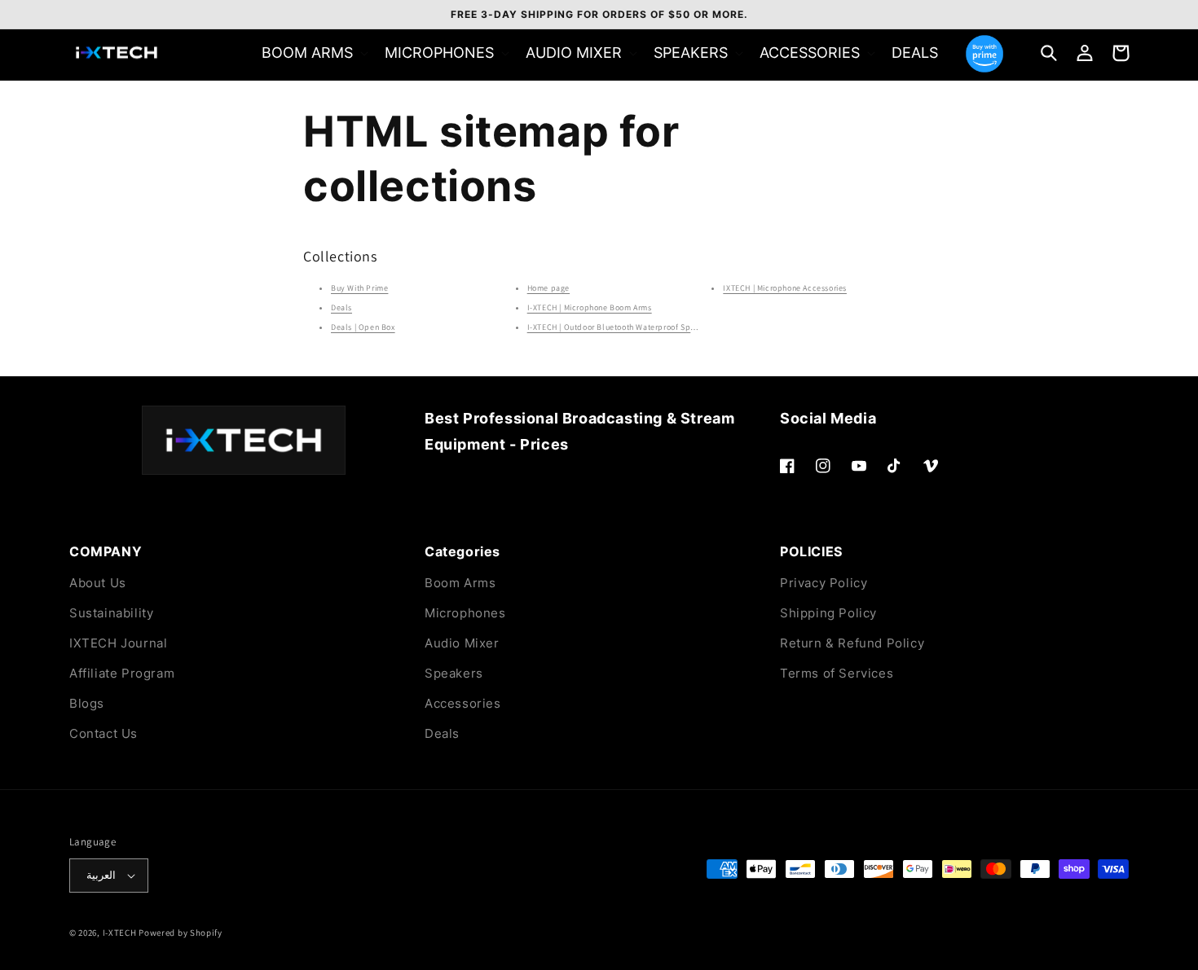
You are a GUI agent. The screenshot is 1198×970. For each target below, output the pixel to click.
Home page (548, 288)
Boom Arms (460, 582)
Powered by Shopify (180, 932)
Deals (341, 307)
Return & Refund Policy (852, 643)
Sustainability (111, 613)
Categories (462, 551)
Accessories (463, 703)
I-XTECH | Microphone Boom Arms (589, 307)
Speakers (454, 673)
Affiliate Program (121, 673)
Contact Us (103, 733)
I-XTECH (120, 932)
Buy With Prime (359, 288)
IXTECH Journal (118, 643)
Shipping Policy (828, 613)
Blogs (86, 703)
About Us (97, 582)
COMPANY (105, 551)
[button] (313, 52)
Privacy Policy (823, 582)
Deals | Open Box (363, 327)
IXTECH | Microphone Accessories (785, 288)
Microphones (465, 613)
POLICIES (811, 551)
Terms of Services (836, 673)
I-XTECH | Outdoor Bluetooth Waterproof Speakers (621, 327)
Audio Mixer (462, 643)
